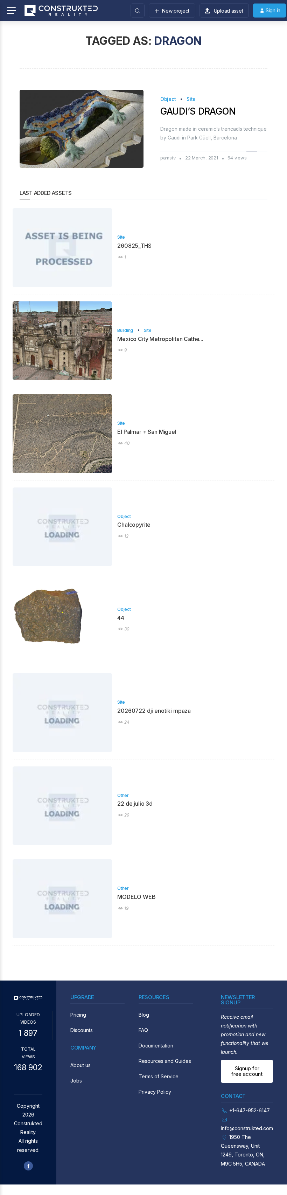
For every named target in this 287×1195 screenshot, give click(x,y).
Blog (144, 1015)
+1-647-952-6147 (249, 1110)
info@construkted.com (247, 1128)
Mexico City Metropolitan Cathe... (160, 338)
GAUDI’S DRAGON (198, 111)
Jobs (76, 1081)
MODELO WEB (136, 896)
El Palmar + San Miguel (146, 431)
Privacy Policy (155, 1092)
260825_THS (134, 245)
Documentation (156, 1046)
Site (191, 99)
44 (120, 617)
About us (80, 1065)
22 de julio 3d (135, 803)
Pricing (78, 1015)
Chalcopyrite (133, 524)
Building (125, 330)
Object (168, 99)
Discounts (81, 1030)
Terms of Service (158, 1076)
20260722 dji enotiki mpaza (154, 710)
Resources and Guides (165, 1061)
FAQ (143, 1030)
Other (123, 795)
